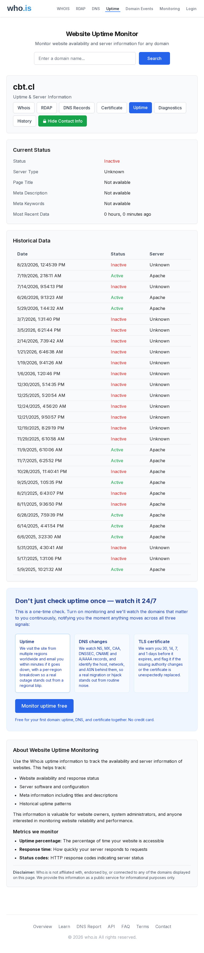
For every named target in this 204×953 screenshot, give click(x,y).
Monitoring (170, 8)
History (25, 121)
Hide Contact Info (65, 121)
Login (191, 8)
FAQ (125, 926)
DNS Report (88, 926)
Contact (163, 926)
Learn (64, 926)
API (111, 926)
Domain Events (139, 8)
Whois (24, 107)
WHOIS (63, 8)
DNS (96, 8)
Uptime (112, 8)
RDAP (81, 8)
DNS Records (76, 107)
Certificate (111, 107)
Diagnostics (170, 107)
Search (154, 58)
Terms (142, 926)
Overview (42, 926)
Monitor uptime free (44, 706)
